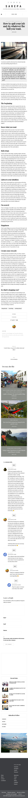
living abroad (4, 308)
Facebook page (10, 236)
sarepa (9, 518)
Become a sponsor (11, 792)
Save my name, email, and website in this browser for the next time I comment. (13, 639)
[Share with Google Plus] (15, 320)
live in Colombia (16, 277)
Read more (14, 751)
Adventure (16, 775)
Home (2, 775)
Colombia (8, 390)
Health (9, 21)
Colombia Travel (13, 390)
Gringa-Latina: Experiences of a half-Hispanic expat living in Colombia (14, 451)
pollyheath (10, 553)
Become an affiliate (21, 792)
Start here (4, 792)
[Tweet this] (13, 320)
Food (15, 778)
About (2, 777)
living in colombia (17, 448)
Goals (7, 21)
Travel (11, 420)
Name (4, 617)
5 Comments (14, 317)
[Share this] (11, 320)
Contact (2, 778)
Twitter (3, 721)
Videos (15, 780)
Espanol (15, 784)
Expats (12, 448)
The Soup (12, 241)
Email (4, 624)
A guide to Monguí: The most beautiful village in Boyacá (14, 394)
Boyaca (4, 390)
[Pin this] (17, 320)
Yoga (21, 21)
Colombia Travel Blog (21, 390)
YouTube (4, 726)
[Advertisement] (14, 663)
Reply (14, 465)
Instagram (4, 724)
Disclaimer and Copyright (11, 794)
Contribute (3, 780)
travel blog (11, 308)
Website (5, 630)
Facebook (4, 719)
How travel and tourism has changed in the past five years (14, 423)
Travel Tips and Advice (16, 21)
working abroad (18, 308)
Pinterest (16, 772)
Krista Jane (22, 184)
